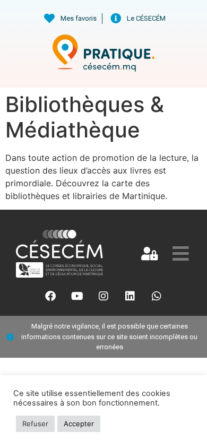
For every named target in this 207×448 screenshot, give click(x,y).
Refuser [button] (35, 423)
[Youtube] (77, 296)
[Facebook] (50, 296)
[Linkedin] (130, 296)
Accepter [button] (79, 423)
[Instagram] (103, 296)
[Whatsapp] (156, 296)
